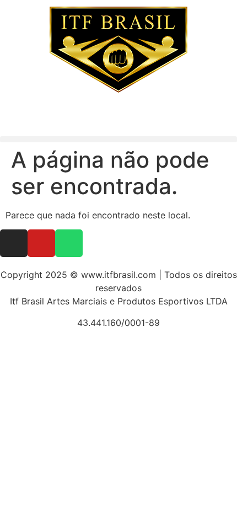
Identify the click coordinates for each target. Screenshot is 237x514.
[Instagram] (14, 243)
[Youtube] (41, 243)
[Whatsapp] (69, 243)
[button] (118, 139)
